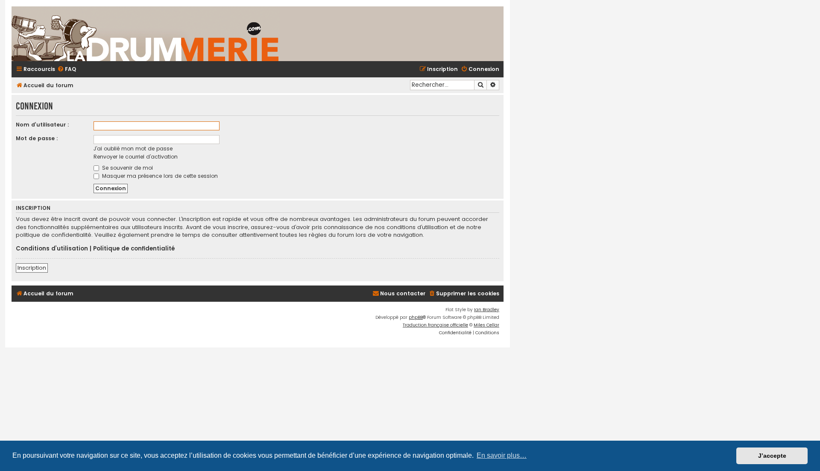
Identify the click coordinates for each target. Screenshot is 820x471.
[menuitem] (66, 69)
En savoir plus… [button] (502, 455)
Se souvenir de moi (126, 167)
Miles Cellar (486, 325)
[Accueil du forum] (246, 33)
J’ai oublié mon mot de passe (133, 148)
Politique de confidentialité (134, 249)
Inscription (32, 268)
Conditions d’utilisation (52, 249)
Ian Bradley (486, 309)
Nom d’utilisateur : (42, 124)
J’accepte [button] (772, 455)
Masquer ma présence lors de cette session (159, 176)
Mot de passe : (37, 138)
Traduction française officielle (435, 325)
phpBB (416, 317)
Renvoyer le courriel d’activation (136, 156)
